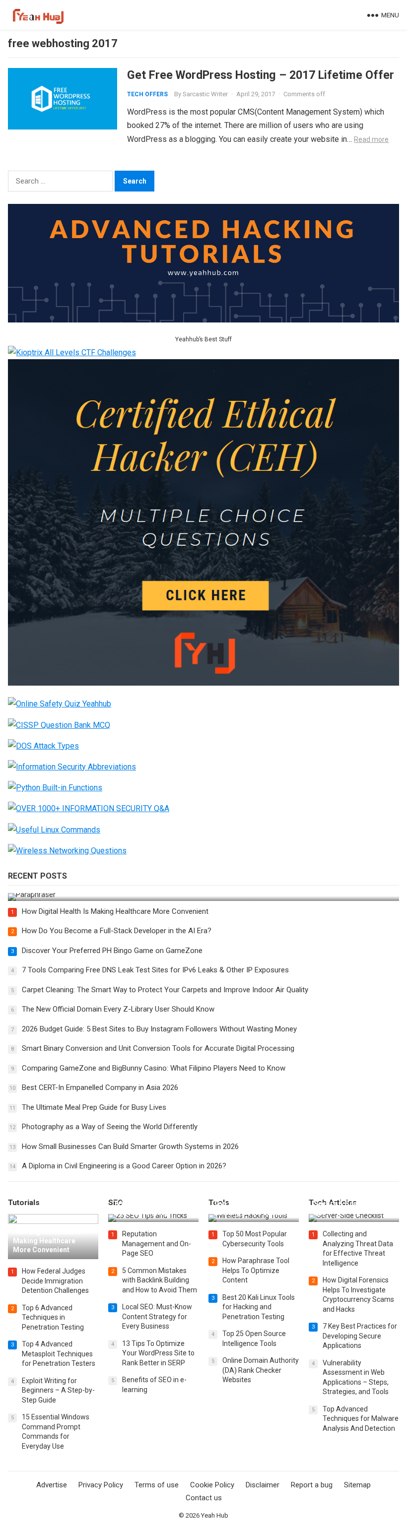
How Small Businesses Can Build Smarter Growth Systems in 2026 (130, 1146)
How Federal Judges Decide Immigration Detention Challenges (55, 1280)
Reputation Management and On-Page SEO (156, 1243)
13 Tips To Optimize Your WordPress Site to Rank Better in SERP (158, 1353)
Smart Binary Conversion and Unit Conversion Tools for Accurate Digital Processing (158, 1048)
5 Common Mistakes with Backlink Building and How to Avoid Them (159, 1280)
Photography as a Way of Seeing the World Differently (110, 1126)
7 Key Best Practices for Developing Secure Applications (360, 1335)
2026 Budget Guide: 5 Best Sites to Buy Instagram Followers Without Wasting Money (159, 1028)
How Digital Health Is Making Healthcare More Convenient (115, 911)
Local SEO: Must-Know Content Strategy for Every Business (157, 1316)
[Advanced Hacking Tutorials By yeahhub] (203, 319)
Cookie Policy (212, 1484)
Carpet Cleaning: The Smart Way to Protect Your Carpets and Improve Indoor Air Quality (165, 989)
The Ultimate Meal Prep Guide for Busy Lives (94, 1107)
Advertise (51, 1484)
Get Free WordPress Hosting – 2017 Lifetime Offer (260, 75)
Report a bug (312, 1484)
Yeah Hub (214, 1515)
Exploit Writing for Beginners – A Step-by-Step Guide (58, 1390)
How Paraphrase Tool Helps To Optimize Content (255, 1270)
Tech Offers (147, 94)
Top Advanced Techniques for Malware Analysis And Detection (361, 1418)
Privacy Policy (100, 1484)
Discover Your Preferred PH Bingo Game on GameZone (112, 950)
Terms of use (157, 1484)
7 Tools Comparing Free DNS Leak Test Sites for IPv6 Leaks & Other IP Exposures (155, 969)
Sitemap (357, 1484)
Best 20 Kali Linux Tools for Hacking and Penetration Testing (258, 1307)
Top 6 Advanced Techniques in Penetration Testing (53, 1317)
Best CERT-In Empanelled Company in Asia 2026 (100, 1087)
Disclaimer (262, 1484)
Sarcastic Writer (205, 94)
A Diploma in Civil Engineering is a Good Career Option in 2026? (124, 1165)
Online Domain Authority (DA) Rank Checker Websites (260, 1370)
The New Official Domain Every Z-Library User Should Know (118, 1009)
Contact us (204, 1497)
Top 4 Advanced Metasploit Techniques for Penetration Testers (58, 1353)
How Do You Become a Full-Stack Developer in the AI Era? (116, 930)
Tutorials (24, 1202)
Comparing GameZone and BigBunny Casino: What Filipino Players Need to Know (153, 1068)
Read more (371, 139)
